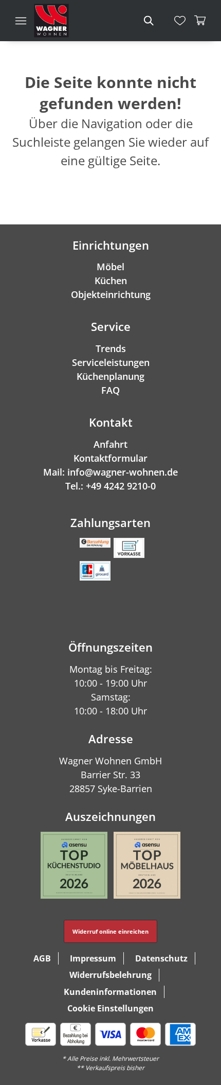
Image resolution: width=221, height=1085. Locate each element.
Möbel (110, 266)
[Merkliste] (180, 20)
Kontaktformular (110, 458)
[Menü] (20, 20)
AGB (42, 958)
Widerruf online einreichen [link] (110, 931)
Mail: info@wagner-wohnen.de (110, 472)
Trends (111, 348)
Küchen (111, 280)
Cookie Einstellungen (110, 1008)
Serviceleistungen (111, 362)
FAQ (110, 390)
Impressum (93, 958)
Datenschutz (161, 958)
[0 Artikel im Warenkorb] (200, 20)
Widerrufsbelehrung (110, 975)
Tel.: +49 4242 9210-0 (110, 486)
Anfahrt (110, 444)
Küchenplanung (110, 376)
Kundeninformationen (110, 991)
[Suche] (148, 20)
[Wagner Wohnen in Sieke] (51, 20)
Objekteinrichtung (111, 294)
